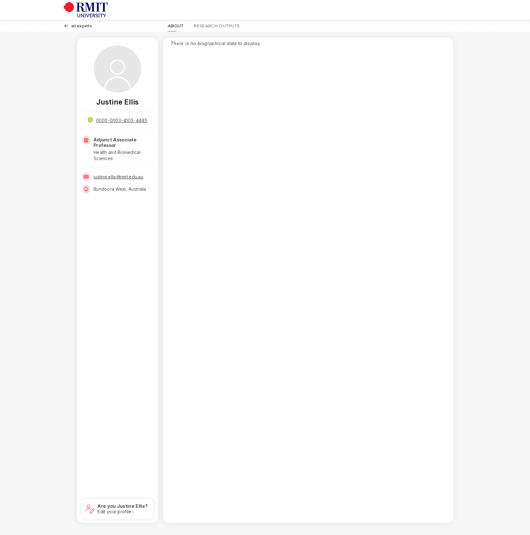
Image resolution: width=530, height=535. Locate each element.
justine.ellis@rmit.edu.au (118, 176)
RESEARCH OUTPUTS (217, 25)
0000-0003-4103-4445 (121, 120)
